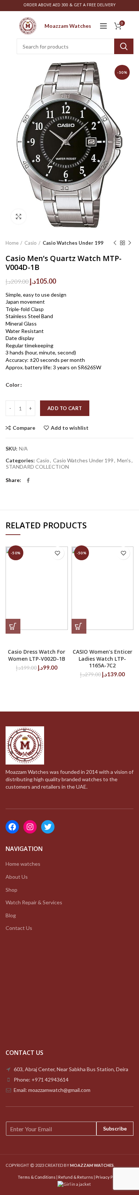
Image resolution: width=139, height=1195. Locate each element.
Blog (11, 915)
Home (12, 243)
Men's (124, 460)
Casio (30, 243)
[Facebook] (28, 480)
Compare (24, 427)
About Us (17, 877)
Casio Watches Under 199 (73, 243)
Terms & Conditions (37, 1177)
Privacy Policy (109, 1177)
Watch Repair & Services (34, 902)
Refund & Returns (75, 1177)
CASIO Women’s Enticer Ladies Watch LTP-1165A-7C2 (102, 658)
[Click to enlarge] (18, 216)
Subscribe (115, 1128)
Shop (11, 890)
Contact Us (19, 928)
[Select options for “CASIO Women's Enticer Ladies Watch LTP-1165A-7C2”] (79, 626)
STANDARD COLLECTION (37, 467)
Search (123, 46)
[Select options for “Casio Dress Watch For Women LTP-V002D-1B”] (13, 626)
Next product (129, 243)
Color (13, 385)
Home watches (23, 864)
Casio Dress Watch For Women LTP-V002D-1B (36, 655)
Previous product (115, 243)
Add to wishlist (70, 427)
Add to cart (64, 408)
